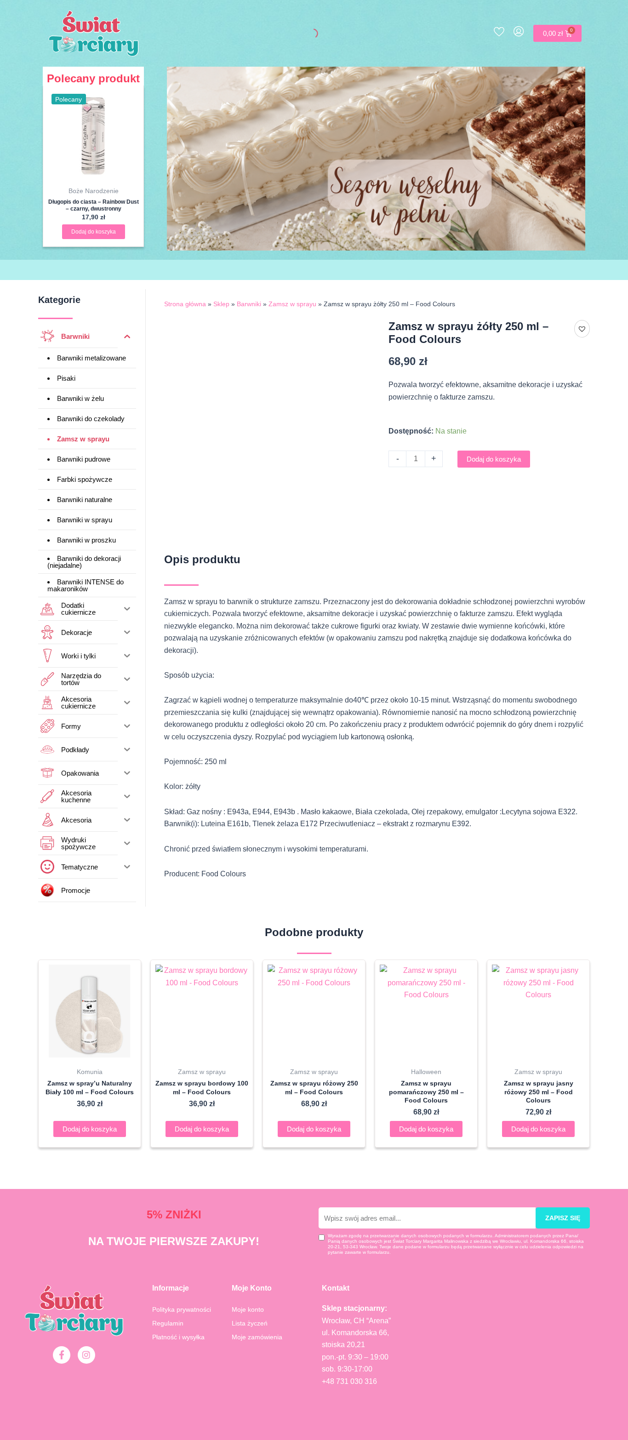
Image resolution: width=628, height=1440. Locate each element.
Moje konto (248, 1309)
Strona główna (185, 304)
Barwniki (249, 304)
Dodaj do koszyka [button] (93, 232)
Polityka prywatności (181, 1309)
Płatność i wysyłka (178, 1337)
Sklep (221, 304)
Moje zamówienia (257, 1337)
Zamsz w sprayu (292, 304)
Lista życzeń (250, 1323)
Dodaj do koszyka (494, 459)
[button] (582, 329)
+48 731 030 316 (349, 1381)
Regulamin (167, 1323)
